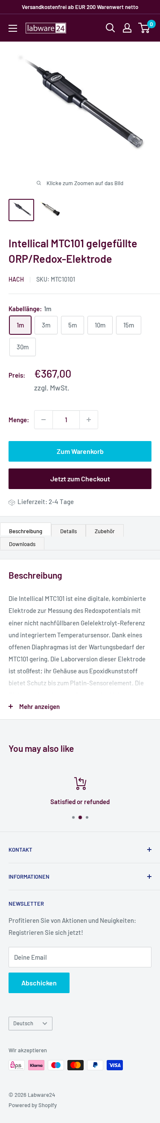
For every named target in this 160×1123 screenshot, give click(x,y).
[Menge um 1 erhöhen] (89, 420)
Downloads (22, 543)
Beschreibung (25, 531)
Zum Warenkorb (80, 451)
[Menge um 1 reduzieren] (43, 420)
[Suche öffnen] (110, 28)
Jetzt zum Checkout (80, 478)
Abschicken (39, 983)
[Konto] (127, 28)
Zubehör (105, 531)
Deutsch (23, 1023)
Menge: (19, 419)
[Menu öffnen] (13, 28)
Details (68, 531)
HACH (16, 279)
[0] (144, 28)
